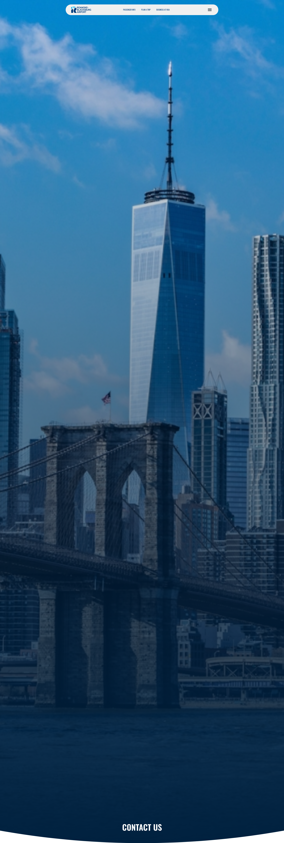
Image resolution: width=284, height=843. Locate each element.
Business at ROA (163, 9)
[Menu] (210, 10)
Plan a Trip (146, 9)
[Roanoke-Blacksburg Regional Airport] (81, 10)
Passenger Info (129, 9)
